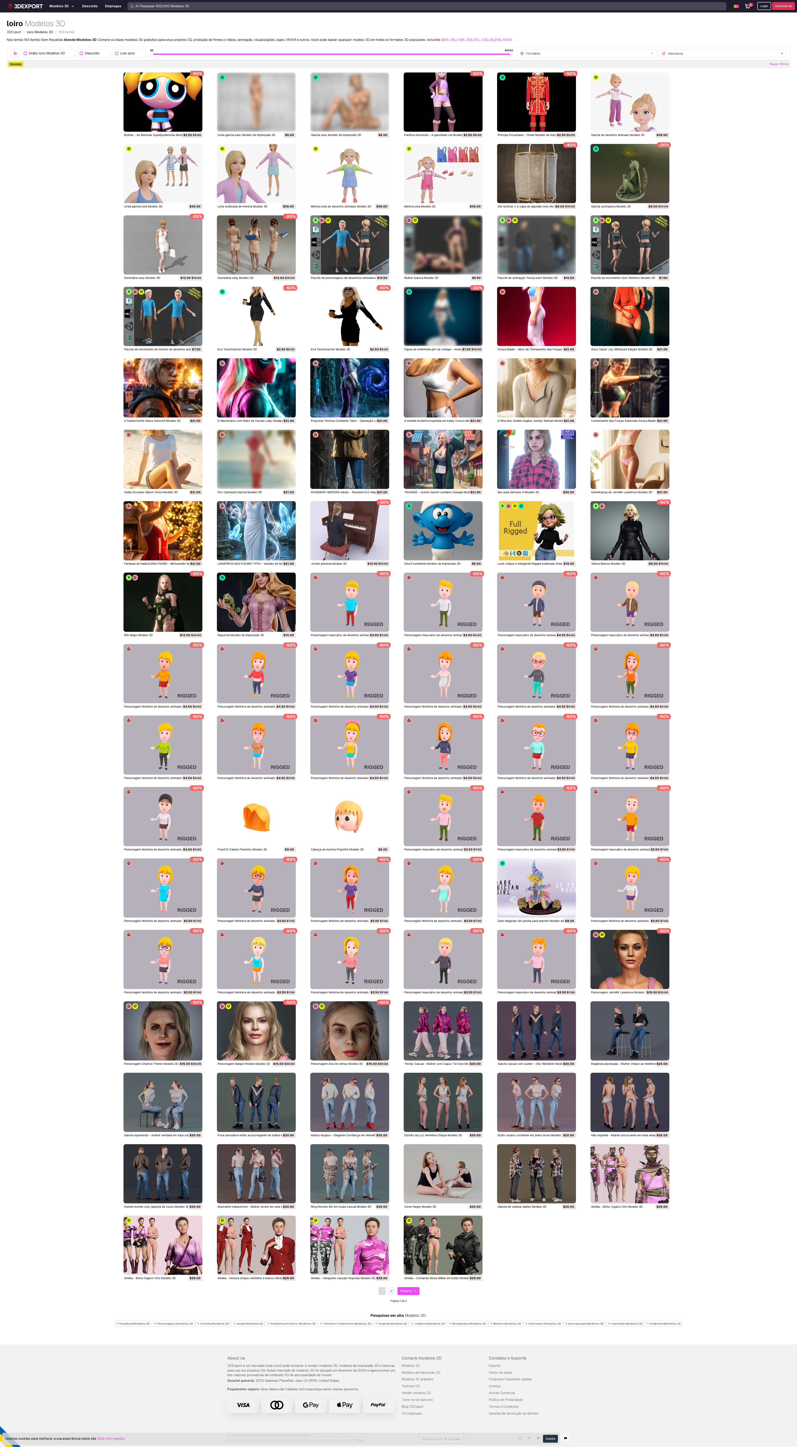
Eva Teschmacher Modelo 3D (237, 349)
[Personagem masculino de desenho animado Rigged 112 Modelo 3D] (349, 602)
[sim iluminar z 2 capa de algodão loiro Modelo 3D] (536, 173)
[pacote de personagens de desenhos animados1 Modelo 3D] (349, 245)
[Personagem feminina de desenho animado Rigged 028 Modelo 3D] (256, 888)
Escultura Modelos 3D (134, 1323)
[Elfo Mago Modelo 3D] (162, 602)
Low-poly (127, 53)
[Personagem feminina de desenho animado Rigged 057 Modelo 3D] (629, 745)
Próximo (406, 1291)
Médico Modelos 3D (507, 1323)
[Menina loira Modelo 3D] (443, 173)
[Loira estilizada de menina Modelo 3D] (256, 173)
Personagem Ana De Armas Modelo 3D (337, 1064)
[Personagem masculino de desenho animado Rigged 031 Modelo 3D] (536, 816)
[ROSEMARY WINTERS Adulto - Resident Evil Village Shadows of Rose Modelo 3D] (349, 459)
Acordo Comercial (502, 1393)
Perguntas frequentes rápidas (510, 1379)
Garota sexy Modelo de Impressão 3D (336, 135)
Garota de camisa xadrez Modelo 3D (522, 1207)
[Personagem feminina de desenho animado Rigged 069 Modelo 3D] (162, 745)
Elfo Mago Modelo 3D (138, 635)
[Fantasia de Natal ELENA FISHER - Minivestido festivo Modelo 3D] (162, 530)
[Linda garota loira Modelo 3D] (162, 173)
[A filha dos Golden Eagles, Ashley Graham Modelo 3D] (536, 387)
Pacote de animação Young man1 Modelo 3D (528, 278)
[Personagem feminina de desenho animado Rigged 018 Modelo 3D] (629, 888)
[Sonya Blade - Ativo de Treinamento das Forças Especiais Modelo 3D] (536, 316)
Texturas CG (411, 1386)
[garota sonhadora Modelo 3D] (629, 173)
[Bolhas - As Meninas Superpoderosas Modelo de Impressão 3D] (162, 102)
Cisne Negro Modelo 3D (420, 1207)
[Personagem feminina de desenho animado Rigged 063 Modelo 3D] (443, 745)
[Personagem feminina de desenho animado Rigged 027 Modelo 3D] (349, 888)
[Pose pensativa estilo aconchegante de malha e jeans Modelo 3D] (256, 1102)
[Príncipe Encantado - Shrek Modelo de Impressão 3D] (536, 102)
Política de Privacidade (506, 1400)
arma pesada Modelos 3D (585, 1323)
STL (477, 40)
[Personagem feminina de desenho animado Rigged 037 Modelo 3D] (162, 888)
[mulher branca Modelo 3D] (443, 245)
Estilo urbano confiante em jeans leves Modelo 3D (532, 1135)
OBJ (453, 40)
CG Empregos (412, 1413)
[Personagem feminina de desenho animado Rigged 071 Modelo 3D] (629, 673)
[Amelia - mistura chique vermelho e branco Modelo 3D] (256, 1245)
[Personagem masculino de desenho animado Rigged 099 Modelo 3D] (443, 602)
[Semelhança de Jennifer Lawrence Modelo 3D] (629, 459)
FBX (461, 40)
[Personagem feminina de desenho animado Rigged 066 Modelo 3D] (256, 745)
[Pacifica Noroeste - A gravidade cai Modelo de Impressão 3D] (443, 102)
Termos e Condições (504, 1406)
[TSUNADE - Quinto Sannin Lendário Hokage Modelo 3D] (443, 459)
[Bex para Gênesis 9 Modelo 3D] (536, 459)
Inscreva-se (783, 6)
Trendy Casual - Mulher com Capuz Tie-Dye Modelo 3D (441, 1064)
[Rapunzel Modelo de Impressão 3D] (256, 602)
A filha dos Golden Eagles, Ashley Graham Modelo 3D (533, 421)
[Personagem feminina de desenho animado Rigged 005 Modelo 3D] (256, 959)
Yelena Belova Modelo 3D (608, 564)
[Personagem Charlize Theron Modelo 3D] (162, 1030)
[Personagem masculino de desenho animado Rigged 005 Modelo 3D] (443, 959)
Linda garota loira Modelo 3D (143, 206)
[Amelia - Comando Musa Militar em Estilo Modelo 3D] (443, 1245)
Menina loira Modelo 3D (420, 206)
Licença (494, 1386)
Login (764, 6)
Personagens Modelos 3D (174, 1323)
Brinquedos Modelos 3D (469, 1323)
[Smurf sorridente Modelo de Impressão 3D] (443, 530)
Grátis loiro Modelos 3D (47, 53)
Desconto (92, 53)
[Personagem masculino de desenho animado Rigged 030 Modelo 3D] (629, 816)
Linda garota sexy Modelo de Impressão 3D (246, 135)
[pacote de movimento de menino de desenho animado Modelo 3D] (162, 316)
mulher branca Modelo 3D (421, 278)
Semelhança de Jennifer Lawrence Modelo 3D (621, 492)
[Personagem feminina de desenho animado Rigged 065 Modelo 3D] (349, 745)
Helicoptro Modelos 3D (544, 1323)
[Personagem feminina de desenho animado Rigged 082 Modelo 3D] (349, 673)
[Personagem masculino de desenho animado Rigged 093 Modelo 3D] (536, 602)
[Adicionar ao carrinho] (188, 125)
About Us (236, 1358)
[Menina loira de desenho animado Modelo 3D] (349, 173)
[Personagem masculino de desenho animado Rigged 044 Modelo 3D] (443, 816)
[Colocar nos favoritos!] (196, 125)
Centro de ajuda (500, 1372)
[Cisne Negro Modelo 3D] (443, 1173)
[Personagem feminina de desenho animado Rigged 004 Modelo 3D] (349, 959)
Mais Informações (111, 1438)
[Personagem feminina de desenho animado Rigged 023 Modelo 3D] (443, 888)
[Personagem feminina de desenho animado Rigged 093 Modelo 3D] (162, 673)
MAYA (507, 40)
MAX (445, 40)
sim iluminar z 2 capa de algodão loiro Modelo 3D (531, 206)
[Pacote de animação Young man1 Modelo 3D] (536, 245)
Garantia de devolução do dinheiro (513, 1413)
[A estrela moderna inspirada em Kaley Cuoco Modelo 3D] (443, 387)
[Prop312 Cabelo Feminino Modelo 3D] (256, 816)
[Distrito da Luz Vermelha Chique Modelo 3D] (443, 1102)
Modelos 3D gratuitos (417, 1379)
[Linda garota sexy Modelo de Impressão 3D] (256, 102)
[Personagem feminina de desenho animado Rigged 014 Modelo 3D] (162, 959)
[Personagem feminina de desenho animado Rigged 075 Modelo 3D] (443, 673)
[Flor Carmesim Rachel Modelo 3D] (256, 459)
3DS (469, 40)
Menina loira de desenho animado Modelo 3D (341, 206)
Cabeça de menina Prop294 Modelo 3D (337, 849)
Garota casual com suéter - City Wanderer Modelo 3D (534, 1064)
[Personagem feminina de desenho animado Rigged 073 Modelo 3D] (536, 673)
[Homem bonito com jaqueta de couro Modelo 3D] (162, 1173)
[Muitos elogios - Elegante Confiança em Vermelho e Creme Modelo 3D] (349, 1102)
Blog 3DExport (413, 1406)
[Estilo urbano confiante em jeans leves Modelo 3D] (536, 1102)
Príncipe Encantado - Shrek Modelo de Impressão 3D (533, 135)
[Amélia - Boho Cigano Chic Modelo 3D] (629, 1173)
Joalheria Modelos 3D (429, 1323)
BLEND (495, 40)
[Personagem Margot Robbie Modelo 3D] (256, 1030)
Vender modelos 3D (416, 1393)
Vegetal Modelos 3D (392, 1323)
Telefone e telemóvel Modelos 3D (346, 1323)
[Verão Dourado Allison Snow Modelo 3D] (162, 459)
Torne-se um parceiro (417, 1400)
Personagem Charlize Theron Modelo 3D (151, 1064)
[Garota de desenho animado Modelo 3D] (629, 102)
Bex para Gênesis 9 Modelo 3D (518, 492)
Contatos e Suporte (507, 1358)
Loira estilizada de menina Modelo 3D (243, 206)
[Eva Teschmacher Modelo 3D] (256, 316)
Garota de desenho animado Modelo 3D (618, 135)
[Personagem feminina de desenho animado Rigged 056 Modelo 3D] (162, 816)
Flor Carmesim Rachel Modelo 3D (240, 492)
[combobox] (589, 53)
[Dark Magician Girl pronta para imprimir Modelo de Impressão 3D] (536, 888)
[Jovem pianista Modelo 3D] (349, 530)
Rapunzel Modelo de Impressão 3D (241, 635)
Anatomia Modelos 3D (665, 1323)
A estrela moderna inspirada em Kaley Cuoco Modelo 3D (442, 421)
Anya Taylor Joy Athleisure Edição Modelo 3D (622, 349)
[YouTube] (565, 1439)
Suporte (494, 1366)
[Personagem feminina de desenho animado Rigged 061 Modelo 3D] (536, 745)
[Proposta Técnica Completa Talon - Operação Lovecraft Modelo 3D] (349, 387)
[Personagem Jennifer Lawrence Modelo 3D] (629, 959)
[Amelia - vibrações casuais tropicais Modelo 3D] (349, 1245)
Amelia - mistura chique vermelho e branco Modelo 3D (254, 1278)
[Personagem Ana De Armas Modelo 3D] (349, 1030)
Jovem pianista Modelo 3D (329, 564)
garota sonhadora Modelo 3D (611, 206)
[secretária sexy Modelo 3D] (162, 245)
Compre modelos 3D (421, 1358)
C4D (485, 40)
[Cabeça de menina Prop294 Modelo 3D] (349, 816)
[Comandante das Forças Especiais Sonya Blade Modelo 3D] (629, 387)
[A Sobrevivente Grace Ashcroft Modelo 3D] (162, 387)
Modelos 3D (411, 1366)
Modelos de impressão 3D (421, 1372)
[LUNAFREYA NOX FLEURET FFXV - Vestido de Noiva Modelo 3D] (256, 530)
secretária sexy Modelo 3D (142, 278)
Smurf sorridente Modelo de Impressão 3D (432, 564)
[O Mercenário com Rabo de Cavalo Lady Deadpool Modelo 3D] (256, 387)
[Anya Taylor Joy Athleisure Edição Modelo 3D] (629, 316)
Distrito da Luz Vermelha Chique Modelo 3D (433, 1135)
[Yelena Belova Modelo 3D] (629, 530)
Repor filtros (779, 64)
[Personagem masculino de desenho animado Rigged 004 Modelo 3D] (536, 959)
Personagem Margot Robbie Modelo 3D (244, 1064)
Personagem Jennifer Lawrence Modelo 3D (620, 992)
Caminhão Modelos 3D (626, 1323)
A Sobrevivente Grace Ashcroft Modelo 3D (152, 421)
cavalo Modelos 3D (249, 1323)
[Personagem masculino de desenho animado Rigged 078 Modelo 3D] (629, 602)
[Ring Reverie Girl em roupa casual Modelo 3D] (349, 1173)
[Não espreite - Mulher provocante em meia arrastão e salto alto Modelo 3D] (629, 1102)
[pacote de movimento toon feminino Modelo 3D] (629, 245)
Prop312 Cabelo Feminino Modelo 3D (242, 849)
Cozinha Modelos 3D (214, 1323)
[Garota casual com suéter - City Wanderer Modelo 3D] (536, 1030)
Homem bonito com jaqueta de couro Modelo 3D (156, 1207)
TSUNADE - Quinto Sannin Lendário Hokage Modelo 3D (441, 492)
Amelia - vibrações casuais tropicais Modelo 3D (343, 1278)
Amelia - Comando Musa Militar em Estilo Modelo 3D (439, 1278)
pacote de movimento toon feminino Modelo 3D (623, 278)
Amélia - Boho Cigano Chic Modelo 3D (617, 1207)
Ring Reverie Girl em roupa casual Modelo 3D (341, 1207)
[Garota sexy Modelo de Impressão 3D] (349, 102)
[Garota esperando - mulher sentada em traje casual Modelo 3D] (162, 1102)
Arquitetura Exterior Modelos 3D (292, 1323)
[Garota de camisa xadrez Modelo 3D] (536, 1173)
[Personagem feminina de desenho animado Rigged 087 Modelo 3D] (256, 673)
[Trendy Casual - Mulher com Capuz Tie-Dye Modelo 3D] (443, 1030)
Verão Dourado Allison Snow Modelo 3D (151, 492)
